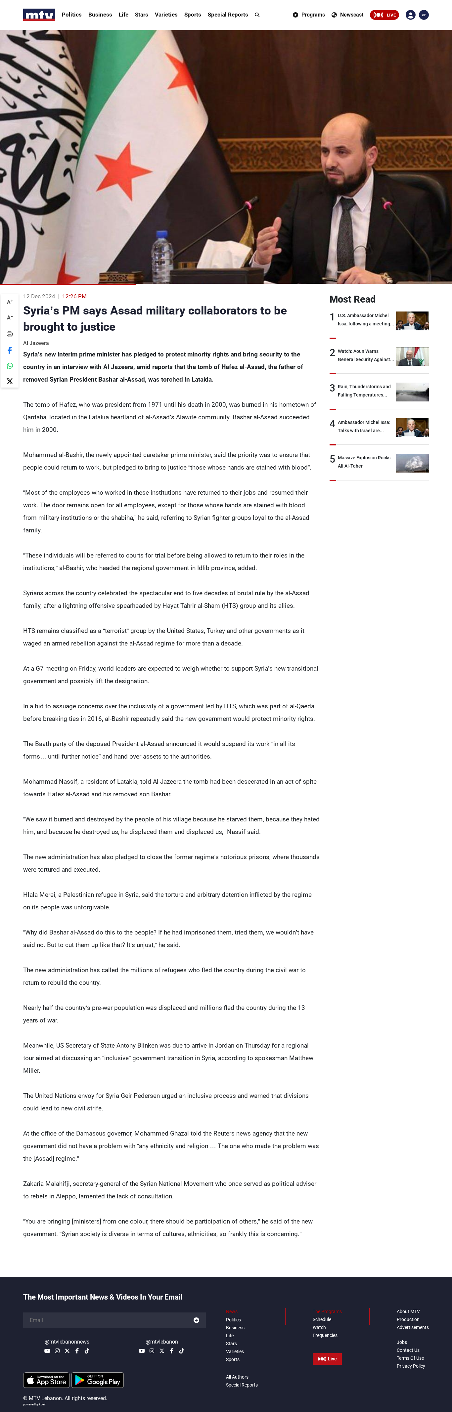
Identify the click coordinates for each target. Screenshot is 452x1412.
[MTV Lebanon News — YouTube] (47, 1351)
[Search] (257, 15)
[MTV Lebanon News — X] (67, 1351)
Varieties (166, 14)
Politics (72, 14)
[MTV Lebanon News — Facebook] (77, 1351)
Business (100, 14)
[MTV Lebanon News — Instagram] (57, 1351)
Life (123, 14)
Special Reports (228, 14)
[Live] (327, 1344)
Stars (141, 14)
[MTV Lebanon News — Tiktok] (87, 1351)
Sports (192, 14)
